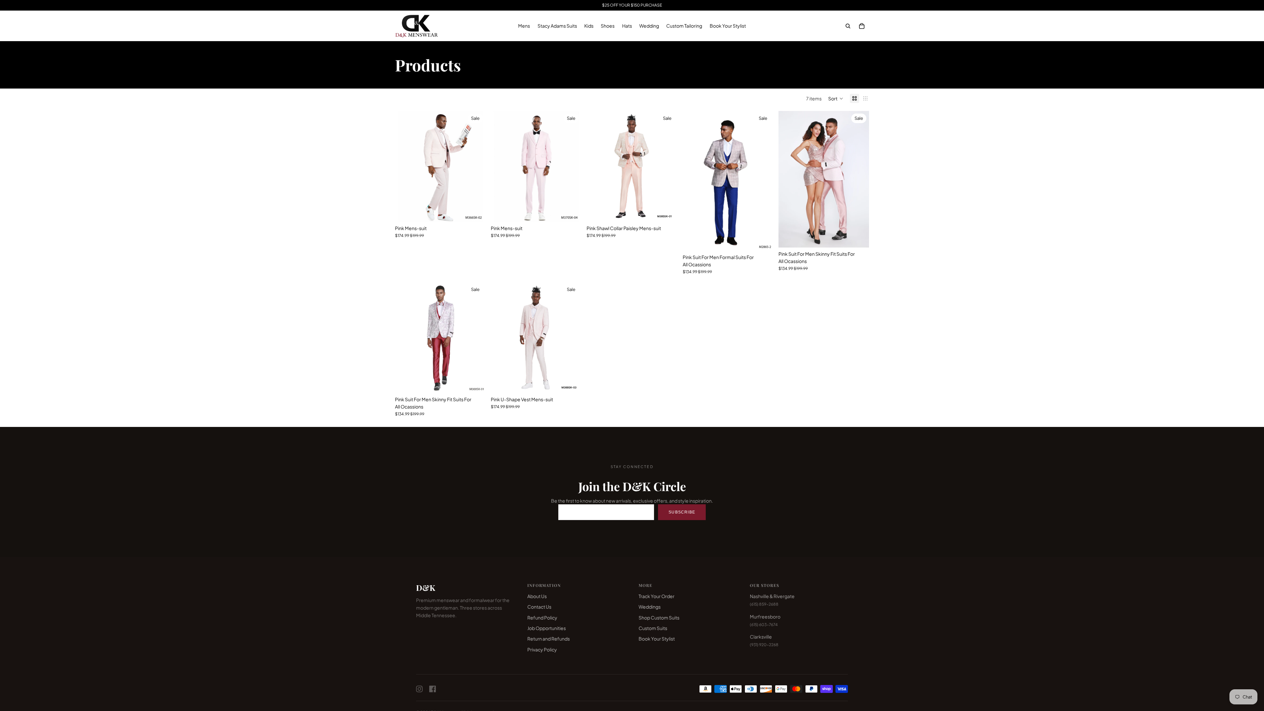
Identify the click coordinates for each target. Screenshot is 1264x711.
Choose (672, 212)
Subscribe (682, 512)
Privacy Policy (542, 649)
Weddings (650, 607)
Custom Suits (653, 628)
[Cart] (862, 26)
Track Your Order (656, 596)
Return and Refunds (548, 639)
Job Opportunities (546, 628)
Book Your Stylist (657, 639)
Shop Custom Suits (659, 617)
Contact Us (539, 607)
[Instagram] (419, 689)
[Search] (848, 26)
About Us (537, 596)
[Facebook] (432, 689)
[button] (835, 98)
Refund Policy (542, 617)
